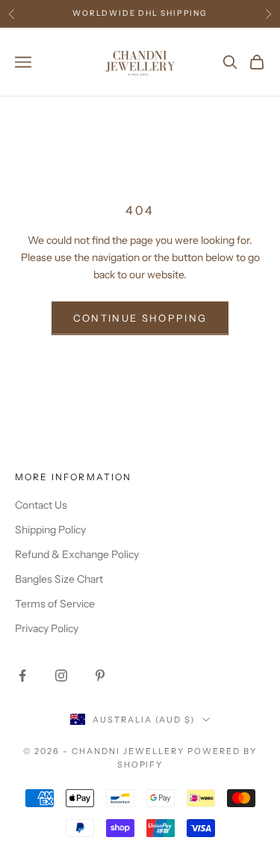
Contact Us (41, 505)
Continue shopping (140, 318)
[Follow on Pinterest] (100, 675)
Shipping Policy (50, 529)
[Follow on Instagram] (61, 675)
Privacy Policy (46, 628)
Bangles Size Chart (59, 579)
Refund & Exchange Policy (77, 554)
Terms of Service (55, 603)
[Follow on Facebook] (22, 675)
